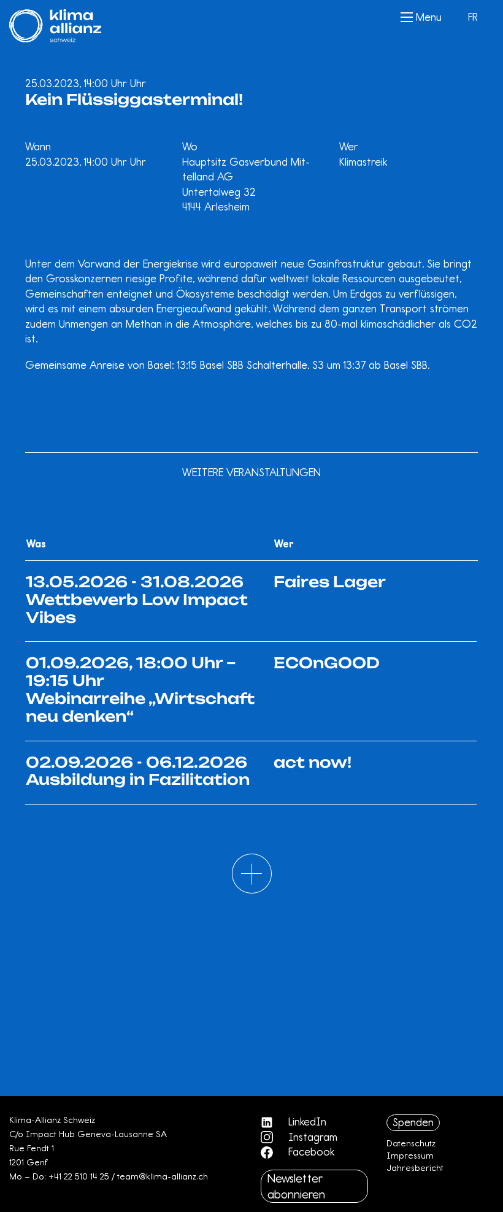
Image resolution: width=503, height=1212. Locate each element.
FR (473, 17)
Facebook (309, 1152)
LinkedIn (305, 1122)
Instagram (311, 1137)
